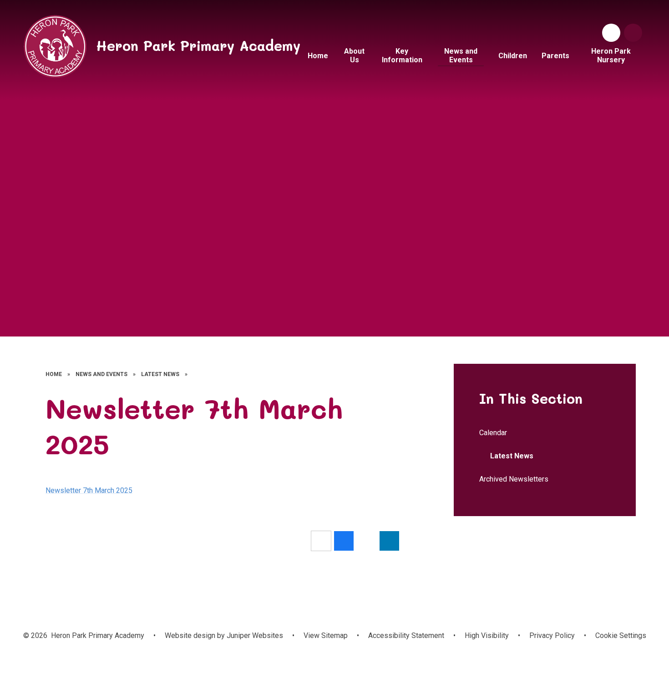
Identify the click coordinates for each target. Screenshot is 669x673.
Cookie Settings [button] (620, 635)
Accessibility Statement (406, 635)
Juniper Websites (254, 635)
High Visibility (487, 635)
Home (54, 374)
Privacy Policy (552, 635)
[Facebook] (611, 33)
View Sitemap (326, 635)
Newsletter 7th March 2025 (89, 490)
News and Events (101, 374)
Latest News (160, 374)
